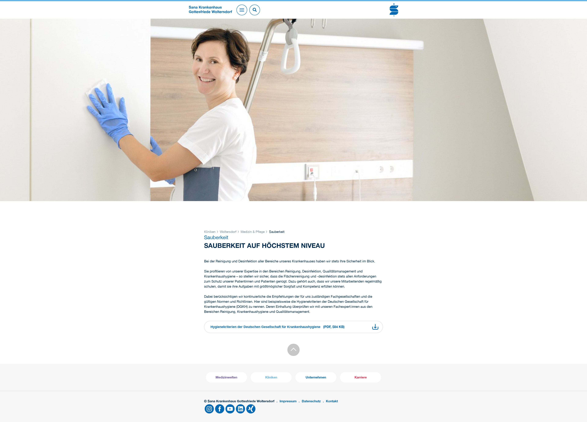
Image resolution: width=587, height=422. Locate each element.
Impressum (288, 401)
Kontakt (332, 401)
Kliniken (210, 231)
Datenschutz (311, 401)
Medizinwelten (226, 377)
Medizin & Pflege (253, 231)
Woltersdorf (228, 231)
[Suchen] (254, 10)
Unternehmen (316, 377)
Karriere (360, 377)
